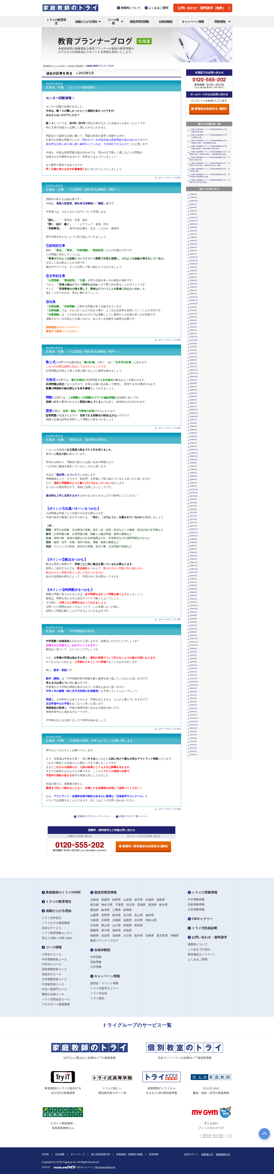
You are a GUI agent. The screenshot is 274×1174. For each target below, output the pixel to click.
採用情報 (153, 1154)
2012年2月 (193, 711)
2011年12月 (194, 718)
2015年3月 (193, 595)
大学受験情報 (196, 909)
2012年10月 (194, 685)
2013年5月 (193, 662)
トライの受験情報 (204, 892)
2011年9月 (193, 728)
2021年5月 (193, 353)
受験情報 (219, 21)
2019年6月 (193, 430)
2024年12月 (194, 217)
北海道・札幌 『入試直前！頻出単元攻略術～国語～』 (83, 189)
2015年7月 (193, 582)
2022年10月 (194, 304)
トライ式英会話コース (56, 999)
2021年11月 (194, 337)
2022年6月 (193, 317)
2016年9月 (193, 539)
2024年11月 (194, 221)
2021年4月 (193, 357)
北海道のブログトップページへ (94, 816)
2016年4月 (193, 556)
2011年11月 (194, 721)
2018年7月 (193, 466)
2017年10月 (194, 496)
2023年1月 (193, 294)
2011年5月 (193, 741)
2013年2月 (193, 672)
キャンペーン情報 (193, 21)
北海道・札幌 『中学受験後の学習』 (71, 631)
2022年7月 (193, 314)
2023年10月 (194, 264)
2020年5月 (193, 393)
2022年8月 (193, 310)
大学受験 (95, 966)
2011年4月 (193, 745)
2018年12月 (194, 450)
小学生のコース (51, 954)
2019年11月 (194, 413)
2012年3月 (193, 708)
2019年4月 (193, 436)
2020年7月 (193, 387)
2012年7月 (193, 695)
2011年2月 (193, 751)
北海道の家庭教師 (75, 66)
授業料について (197, 944)
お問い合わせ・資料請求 (209, 937)
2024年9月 (193, 227)
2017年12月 (194, 489)
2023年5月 (193, 280)
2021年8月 (193, 347)
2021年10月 (194, 340)
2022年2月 (193, 330)
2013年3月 (193, 668)
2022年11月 (194, 300)
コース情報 (113, 21)
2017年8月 (193, 503)
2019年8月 (193, 423)
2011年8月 (193, 731)
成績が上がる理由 (86, 21)
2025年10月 (194, 201)
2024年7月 (193, 234)
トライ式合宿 (98, 993)
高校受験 (95, 962)
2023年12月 (194, 257)
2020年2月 (193, 403)
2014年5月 (193, 622)
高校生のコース (51, 974)
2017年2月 (193, 522)
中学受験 (95, 957)
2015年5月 (193, 589)
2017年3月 (193, 519)
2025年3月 (193, 211)
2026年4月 (193, 197)
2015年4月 (193, 592)
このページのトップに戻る (169, 178)
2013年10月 (194, 645)
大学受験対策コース (54, 979)
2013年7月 (193, 655)
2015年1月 (193, 602)
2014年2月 (193, 632)
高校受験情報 (196, 904)
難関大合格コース (53, 994)
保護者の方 (207, 1154)
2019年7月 (193, 426)
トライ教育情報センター (57, 933)
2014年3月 (193, 629)
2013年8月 (193, 652)
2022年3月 (193, 327)
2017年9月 (193, 499)
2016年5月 (193, 552)
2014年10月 (194, 609)
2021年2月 (193, 363)
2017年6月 (193, 509)
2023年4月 (193, 284)
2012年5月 (193, 702)
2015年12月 (194, 566)
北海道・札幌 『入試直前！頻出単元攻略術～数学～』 (83, 351)
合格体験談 (166, 21)
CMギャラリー (202, 918)
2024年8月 (193, 231)
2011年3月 (193, 748)
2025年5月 (193, 204)
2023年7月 (193, 274)
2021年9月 (193, 344)
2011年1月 (193, 755)
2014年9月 (193, 612)
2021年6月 (193, 350)
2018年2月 (193, 483)
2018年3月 (193, 479)
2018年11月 (194, 453)
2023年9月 (193, 267)
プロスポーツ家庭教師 (56, 1004)
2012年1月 (193, 715)
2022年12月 (194, 297)
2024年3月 (193, 247)
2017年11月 (194, 493)
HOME (45, 1154)
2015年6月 (193, 585)
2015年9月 (193, 576)
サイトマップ (78, 1154)
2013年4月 (193, 665)
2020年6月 (193, 390)
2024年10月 (194, 224)
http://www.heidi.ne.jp (105, 1167)
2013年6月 (193, 659)
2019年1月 (193, 446)
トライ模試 (97, 998)
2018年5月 (193, 473)
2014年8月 (193, 615)
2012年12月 (194, 678)
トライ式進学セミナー (104, 988)
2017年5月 (193, 512)
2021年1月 (193, 367)
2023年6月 (193, 277)
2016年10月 (194, 536)
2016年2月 (193, 559)
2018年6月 (193, 469)
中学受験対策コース (54, 959)
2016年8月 (193, 542)
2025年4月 (193, 207)
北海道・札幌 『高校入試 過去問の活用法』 (77, 439)
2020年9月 (193, 380)
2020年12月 (194, 370)
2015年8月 (193, 579)
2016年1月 (193, 562)
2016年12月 (194, 529)
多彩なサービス (51, 928)
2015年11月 (194, 569)
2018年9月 (193, 460)
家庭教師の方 (223, 1154)
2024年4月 (193, 244)
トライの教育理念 (56, 21)
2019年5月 (193, 433)
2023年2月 (193, 290)
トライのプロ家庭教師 (56, 922)
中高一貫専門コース (54, 989)
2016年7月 (193, 546)
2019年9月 (193, 420)
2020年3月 (193, 400)
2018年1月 (193, 486)
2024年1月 (193, 254)
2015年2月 (193, 599)
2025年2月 (193, 214)
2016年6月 (193, 549)
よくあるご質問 (197, 959)
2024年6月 (193, 237)
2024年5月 (193, 241)
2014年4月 (193, 625)
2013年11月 (194, 642)
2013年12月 (194, 639)
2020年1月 (193, 406)
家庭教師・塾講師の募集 (129, 1154)
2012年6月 (193, 698)
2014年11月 (194, 605)
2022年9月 (193, 307)
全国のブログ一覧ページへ (133, 816)
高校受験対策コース (54, 969)
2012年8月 (193, 692)
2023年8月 (193, 271)
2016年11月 (194, 532)
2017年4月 (193, 516)
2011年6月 (193, 738)
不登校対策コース (53, 984)
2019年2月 (193, 443)
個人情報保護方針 (100, 1154)
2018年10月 (194, 456)
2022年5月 (193, 320)
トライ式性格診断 (204, 928)
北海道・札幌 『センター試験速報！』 (73, 87)
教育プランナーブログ (104, 940)
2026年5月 (193, 194)
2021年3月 (193, 360)
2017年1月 (193, 526)
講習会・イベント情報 (104, 983)
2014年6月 (193, 619)
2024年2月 (193, 251)
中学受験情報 (196, 899)
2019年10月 (194, 416)
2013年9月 (193, 649)
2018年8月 (193, 463)
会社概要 (60, 1154)
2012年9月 (193, 688)
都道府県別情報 (139, 21)
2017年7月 (193, 506)
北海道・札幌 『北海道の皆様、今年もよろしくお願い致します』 (91, 740)
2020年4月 (193, 396)
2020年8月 (193, 383)
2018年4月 (193, 476)
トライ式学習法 (51, 917)
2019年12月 (194, 410)
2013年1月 (193, 675)
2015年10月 (194, 572)
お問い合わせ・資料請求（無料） (202, 8)
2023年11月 (194, 261)
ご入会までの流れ (199, 949)
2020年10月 (194, 377)
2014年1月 (193, 635)
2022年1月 (193, 333)
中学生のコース (51, 964)
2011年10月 (194, 725)
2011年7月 (193, 735)
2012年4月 (193, 705)
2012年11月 (194, 682)
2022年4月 (193, 323)
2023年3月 (193, 287)
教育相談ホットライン (202, 954)
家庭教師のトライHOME (54, 66)
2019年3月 (193, 440)
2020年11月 (194, 373)
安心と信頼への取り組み (57, 938)
